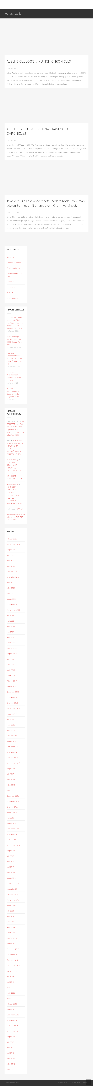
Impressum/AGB (63, 1083)
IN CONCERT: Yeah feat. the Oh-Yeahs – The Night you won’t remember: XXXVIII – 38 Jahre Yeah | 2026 (15, 323)
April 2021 (11, 626)
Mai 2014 (10, 922)
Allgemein (10, 257)
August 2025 (12, 550)
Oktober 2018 (12, 703)
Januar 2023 (11, 599)
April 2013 (11, 993)
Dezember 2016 (13, 796)
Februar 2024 (12, 572)
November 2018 (13, 697)
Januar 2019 (11, 687)
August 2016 (12, 812)
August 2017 (12, 769)
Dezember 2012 (13, 1015)
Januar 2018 (11, 741)
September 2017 (13, 763)
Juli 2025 (10, 555)
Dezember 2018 (13, 692)
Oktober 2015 (12, 840)
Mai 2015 (10, 867)
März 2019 (11, 676)
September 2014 (13, 900)
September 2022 (13, 610)
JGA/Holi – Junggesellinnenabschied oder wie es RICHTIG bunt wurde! (16, 514)
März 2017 (11, 785)
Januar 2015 (11, 878)
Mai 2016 (10, 818)
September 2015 (13, 845)
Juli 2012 (10, 1042)
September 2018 (13, 708)
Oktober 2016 (12, 807)
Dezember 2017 (13, 747)
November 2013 (13, 955)
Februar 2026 (12, 539)
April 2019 (11, 670)
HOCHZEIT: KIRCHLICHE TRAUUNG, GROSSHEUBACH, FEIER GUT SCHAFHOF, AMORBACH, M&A (14, 471)
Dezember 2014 (13, 883)
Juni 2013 (10, 982)
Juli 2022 (10, 615)
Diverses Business (14, 263)
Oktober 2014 (12, 894)
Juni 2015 (10, 862)
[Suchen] (90, 4)
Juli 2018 (10, 719)
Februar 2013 (12, 1004)
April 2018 (11, 725)
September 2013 (13, 966)
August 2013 (12, 971)
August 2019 (12, 654)
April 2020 (11, 637)
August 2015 (12, 851)
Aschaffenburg (12, 460)
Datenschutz (76, 1083)
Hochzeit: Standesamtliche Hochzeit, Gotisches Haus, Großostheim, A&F (14, 358)
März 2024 (11, 566)
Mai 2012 (10, 1053)
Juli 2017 (10, 774)
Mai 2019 (10, 665)
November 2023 (13, 577)
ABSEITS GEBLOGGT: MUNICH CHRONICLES (39, 61)
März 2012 (11, 1064)
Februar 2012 (12, 1069)
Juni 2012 (10, 1048)
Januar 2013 (11, 1009)
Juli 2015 (10, 856)
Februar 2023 (12, 594)
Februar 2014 (12, 938)
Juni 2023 (10, 583)
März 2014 (11, 933)
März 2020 (11, 643)
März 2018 (11, 730)
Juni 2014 (10, 916)
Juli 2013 (10, 976)
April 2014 (11, 927)
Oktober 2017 (12, 758)
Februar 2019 (12, 681)
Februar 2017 (12, 790)
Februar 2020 (12, 648)
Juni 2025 (10, 561)
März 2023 (11, 588)
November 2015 (13, 834)
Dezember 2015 (13, 829)
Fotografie (11, 282)
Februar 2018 (12, 736)
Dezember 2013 (13, 949)
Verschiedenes (12, 298)
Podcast (10, 293)
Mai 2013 (10, 987)
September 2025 (13, 544)
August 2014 (12, 905)
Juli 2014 (10, 911)
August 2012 (12, 1037)
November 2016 (13, 801)
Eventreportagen (13, 268)
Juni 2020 (10, 632)
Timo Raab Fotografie (12, 1083)
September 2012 (13, 1031)
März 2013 (11, 998)
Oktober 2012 (12, 1026)
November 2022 (13, 604)
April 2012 (11, 1059)
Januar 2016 (11, 823)
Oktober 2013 (12, 960)
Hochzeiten (11, 287)
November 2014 (13, 889)
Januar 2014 (11, 944)
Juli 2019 (10, 659)
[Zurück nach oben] (88, 1082)
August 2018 (12, 714)
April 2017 (11, 780)
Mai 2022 (10, 621)
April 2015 (11, 873)
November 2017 (13, 752)
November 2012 (13, 1020)
